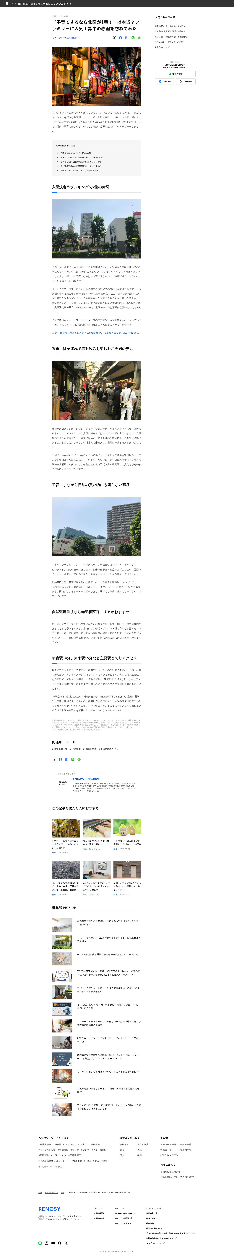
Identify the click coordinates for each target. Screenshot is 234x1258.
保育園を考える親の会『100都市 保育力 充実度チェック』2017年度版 (98, 333)
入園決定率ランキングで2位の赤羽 (76, 153)
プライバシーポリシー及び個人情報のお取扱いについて (171, 1233)
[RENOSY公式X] (66, 1243)
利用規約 (150, 1223)
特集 (139, 1155)
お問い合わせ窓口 (154, 1228)
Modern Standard (124, 1213)
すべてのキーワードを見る (50, 1166)
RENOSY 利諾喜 (122, 1218)
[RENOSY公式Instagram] (46, 1243)
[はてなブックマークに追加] (127, 38)
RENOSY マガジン (51, 1192)
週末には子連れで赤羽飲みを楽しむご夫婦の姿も (82, 157)
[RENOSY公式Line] (40, 1243)
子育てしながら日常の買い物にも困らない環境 (81, 161)
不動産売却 (99, 1218)
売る (139, 1149)
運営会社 (150, 1213)
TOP (40, 1192)
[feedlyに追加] (139, 38)
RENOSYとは (152, 1218)
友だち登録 (177, 74)
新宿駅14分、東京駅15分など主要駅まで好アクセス (83, 170)
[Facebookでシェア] (120, 38)
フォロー (167, 81)
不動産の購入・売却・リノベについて (177, 1177)
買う (122, 1149)
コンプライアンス (154, 1243)
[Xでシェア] (114, 38)
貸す (122, 1155)
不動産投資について (170, 1171)
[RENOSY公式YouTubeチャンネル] (53, 1243)
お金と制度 (143, 1144)
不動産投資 (99, 1213)
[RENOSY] (49, 1210)
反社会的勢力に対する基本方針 (160, 1238)
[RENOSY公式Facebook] (59, 1243)
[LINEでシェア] (133, 38)
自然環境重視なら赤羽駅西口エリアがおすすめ (81, 166)
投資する (124, 1144)
